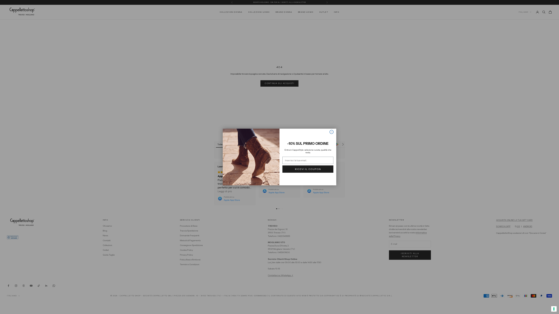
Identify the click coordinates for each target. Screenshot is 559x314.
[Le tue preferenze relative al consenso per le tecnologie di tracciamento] (554, 309)
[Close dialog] (331, 132)
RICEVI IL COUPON (308, 169)
